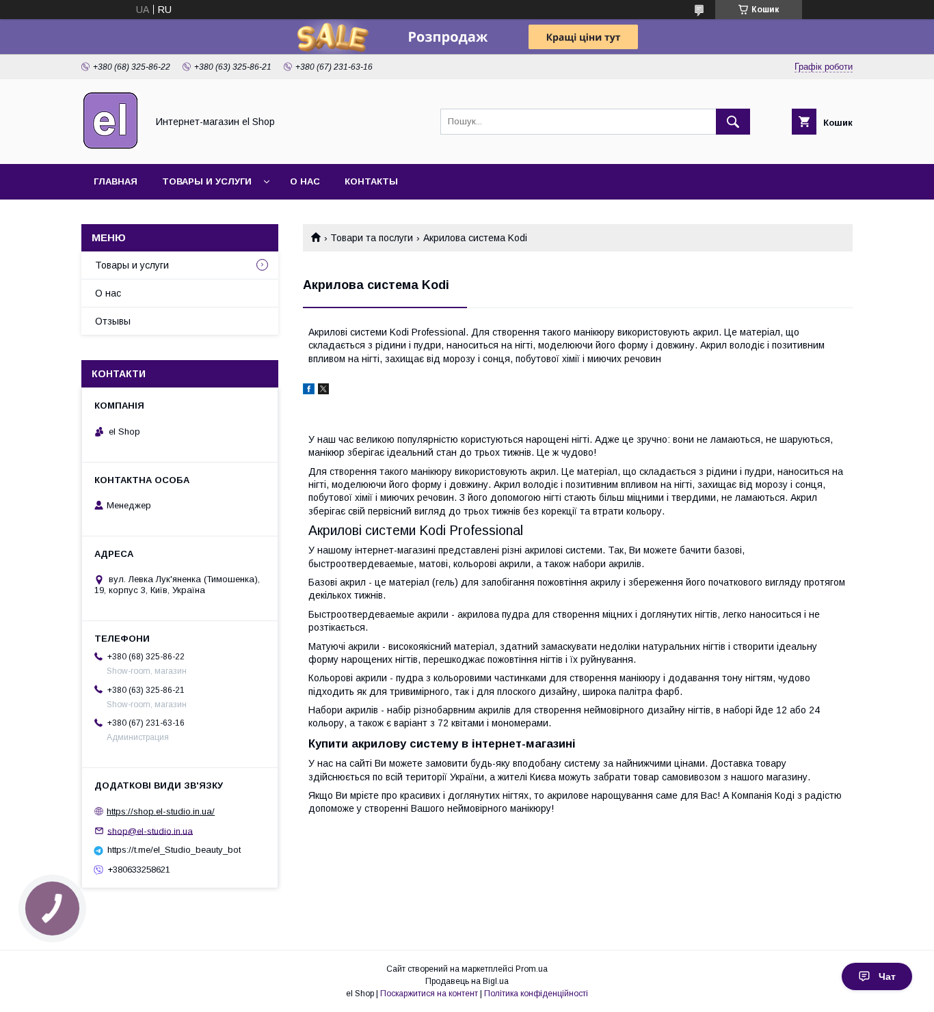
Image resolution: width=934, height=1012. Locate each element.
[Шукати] (733, 122)
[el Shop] (110, 146)
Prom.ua (532, 969)
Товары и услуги (207, 181)
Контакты (371, 181)
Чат (887, 976)
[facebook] (309, 390)
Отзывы (113, 321)
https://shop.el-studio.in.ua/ (161, 811)
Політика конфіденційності (536, 993)
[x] (323, 390)
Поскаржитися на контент (429, 993)
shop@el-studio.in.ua (150, 830)
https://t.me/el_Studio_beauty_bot (174, 850)
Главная (115, 181)
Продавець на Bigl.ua (467, 981)
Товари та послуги (371, 237)
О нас (305, 181)
